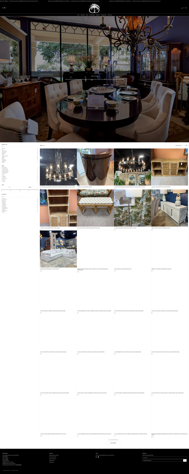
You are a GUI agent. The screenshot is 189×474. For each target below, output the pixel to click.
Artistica (3, 181)
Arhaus (3, 173)
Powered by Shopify (14, 470)
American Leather (5, 171)
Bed (3, 154)
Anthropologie (5, 172)
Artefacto (4, 176)
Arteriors (3, 177)
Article (3, 179)
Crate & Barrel (4, 208)
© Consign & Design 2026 (6, 470)
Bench (3, 157)
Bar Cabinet (4, 151)
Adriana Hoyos (5, 168)
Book (3, 158)
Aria (3, 174)
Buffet (3, 162)
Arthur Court (4, 178)
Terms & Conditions (52, 456)
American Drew (5, 170)
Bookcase (4, 159)
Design (3, 209)
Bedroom (4, 200)
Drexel (3, 211)
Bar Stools (4, 152)
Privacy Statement (52, 458)
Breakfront (4, 160)
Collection (4, 194)
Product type (4, 144)
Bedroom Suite (5, 155)
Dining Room (4, 210)
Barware (3, 153)
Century (3, 205)
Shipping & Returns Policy (54, 455)
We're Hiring (51, 462)
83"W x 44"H (4, 167)
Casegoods (4, 204)
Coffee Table (4, 207)
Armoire (3, 148)
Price (3, 184)
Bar (2, 149)
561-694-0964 (18, 464)
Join (185, 460)
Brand (3, 165)
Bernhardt (4, 202)
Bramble (3, 203)
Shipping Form (52, 460)
